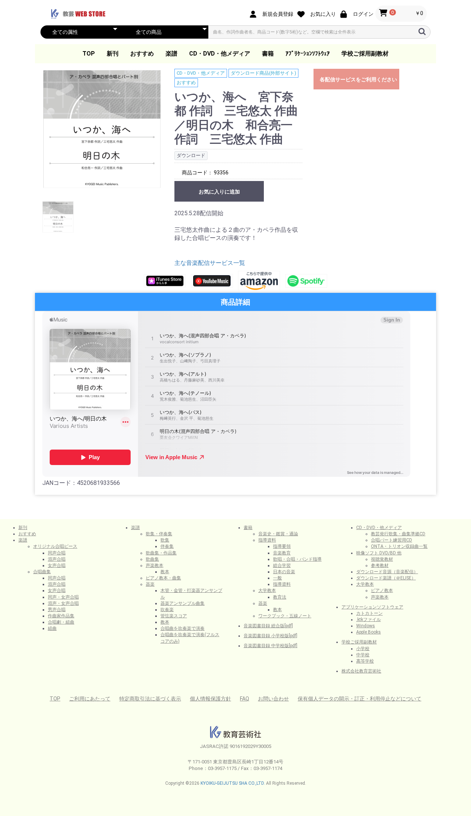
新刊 (112, 53)
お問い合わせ (273, 699)
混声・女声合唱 (63, 603)
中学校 (362, 654)
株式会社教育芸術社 (361, 671)
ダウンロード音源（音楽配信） (387, 571)
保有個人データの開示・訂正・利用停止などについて (359, 699)
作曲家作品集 (61, 615)
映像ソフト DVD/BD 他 (378, 553)
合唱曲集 (42, 571)
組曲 (52, 628)
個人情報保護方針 (210, 699)
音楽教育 (282, 553)
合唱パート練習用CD (391, 540)
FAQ (244, 699)
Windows (365, 625)
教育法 (279, 597)
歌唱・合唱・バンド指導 (297, 559)
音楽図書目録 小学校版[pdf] (270, 635)
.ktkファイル (368, 619)
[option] (102, 129)
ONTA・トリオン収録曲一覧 (399, 546)
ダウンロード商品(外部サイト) (263, 73)
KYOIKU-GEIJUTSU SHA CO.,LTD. (233, 783)
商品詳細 (235, 302)
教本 (164, 571)
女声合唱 (56, 565)
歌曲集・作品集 (161, 553)
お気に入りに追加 (219, 192)
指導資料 (267, 540)
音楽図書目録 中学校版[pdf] (270, 645)
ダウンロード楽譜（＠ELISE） (386, 578)
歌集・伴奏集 (159, 533)
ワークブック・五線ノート (284, 615)
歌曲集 (152, 559)
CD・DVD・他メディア (219, 53)
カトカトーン (369, 613)
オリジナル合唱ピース (55, 546)
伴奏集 (167, 546)
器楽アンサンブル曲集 (182, 603)
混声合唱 (56, 559)
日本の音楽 (284, 571)
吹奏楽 (167, 609)
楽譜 (171, 53)
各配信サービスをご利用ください (358, 79)
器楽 (150, 584)
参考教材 (380, 565)
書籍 (268, 53)
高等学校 (365, 661)
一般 (277, 578)
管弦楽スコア (173, 615)
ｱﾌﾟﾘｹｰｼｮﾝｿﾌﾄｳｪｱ (308, 53)
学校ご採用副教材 (365, 53)
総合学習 (282, 565)
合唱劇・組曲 (61, 622)
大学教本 (267, 590)
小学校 (362, 648)
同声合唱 (56, 553)
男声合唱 (56, 609)
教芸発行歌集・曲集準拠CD (398, 533)
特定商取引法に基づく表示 (150, 699)
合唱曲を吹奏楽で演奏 (182, 628)
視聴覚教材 (382, 559)
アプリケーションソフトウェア (372, 607)
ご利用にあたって (89, 699)
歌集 (164, 540)
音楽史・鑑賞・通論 (278, 533)
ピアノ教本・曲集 (163, 578)
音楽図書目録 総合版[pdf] (268, 625)
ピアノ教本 (382, 590)
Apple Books (368, 632)
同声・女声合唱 (63, 597)
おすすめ (142, 53)
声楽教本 (154, 565)
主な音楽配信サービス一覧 (209, 262)
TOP (88, 53)
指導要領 (282, 546)
